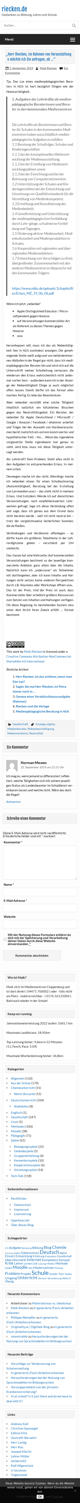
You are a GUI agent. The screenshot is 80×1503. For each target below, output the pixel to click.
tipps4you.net (20, 1220)
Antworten (13, 801)
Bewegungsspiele (26, 1146)
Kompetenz (50, 1260)
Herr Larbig (18, 1442)
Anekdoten (21, 1106)
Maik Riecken (48, 68)
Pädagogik (18, 1135)
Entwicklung (24, 1256)
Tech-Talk (17, 1176)
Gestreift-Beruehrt (24, 1438)
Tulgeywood (19, 1475)
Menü (9, 39)
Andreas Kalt (20, 1424)
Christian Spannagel (24, 1428)
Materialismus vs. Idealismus (51, 1303)
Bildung (37, 1247)
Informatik (19, 1260)
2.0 (6, 1247)
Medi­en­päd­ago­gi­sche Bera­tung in (42, 711)
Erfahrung (39, 1256)
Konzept (64, 1260)
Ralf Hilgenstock (22, 1465)
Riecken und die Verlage (32, 706)
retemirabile (19, 1336)
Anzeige (40, 724)
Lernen (28, 1263)
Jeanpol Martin (21, 1451)
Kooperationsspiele (27, 1165)
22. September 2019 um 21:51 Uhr (42, 767)
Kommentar (13, 842)
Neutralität (36, 733)
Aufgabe (15, 1247)
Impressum (21, 1209)
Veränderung (54, 1278)
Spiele (15, 1140)
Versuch (42, 1278)
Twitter (68, 1274)
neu (30, 1267)
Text (61, 1274)
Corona (9, 1253)
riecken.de (14, 9)
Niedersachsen (43, 1267)
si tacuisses (18, 1470)
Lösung (42, 1263)
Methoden (18, 1126)
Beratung (27, 1247)
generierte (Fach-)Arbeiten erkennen (37, 1373)
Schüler (53, 1274)
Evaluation (51, 1256)
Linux (14, 1122)
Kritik (9, 1263)
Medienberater (16, 728)
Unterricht (27, 1277)
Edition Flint (19, 1433)
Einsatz (10, 1256)
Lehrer (18, 1263)
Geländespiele (23, 1151)
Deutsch (49, 1252)
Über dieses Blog (22, 1225)
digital (51, 724)
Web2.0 (66, 1278)
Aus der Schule (21, 1083)
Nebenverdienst (17, 733)
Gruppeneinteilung (26, 1156)
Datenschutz (22, 1205)
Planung (59, 1268)
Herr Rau (17, 1447)
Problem (12, 1273)
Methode (61, 1263)
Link (35, 1263)
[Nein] (75, 1491)
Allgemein (17, 1078)
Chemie (59, 1247)
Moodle (16, 1131)
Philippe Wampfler (23, 1317)
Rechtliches (19, 1198)
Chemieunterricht (23, 1088)
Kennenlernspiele (26, 1160)
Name (9, 884)
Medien (51, 1263)
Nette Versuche (24, 1094)
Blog (47, 1247)
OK (40, 1496)
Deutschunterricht (23, 1100)
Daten (17, 1253)
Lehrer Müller (20, 1456)
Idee (8, 1260)
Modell (8, 1268)
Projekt (26, 1274)
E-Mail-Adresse (15, 900)
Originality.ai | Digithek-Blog (30, 1327)
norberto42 (18, 1461)
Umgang (11, 1278)
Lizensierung (22, 1214)
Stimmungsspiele (25, 1170)
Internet (34, 1259)
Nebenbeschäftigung (40, 728)
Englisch (16, 1112)
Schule (40, 1272)
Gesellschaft (20, 724)
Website (10, 916)
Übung (9, 1281)
